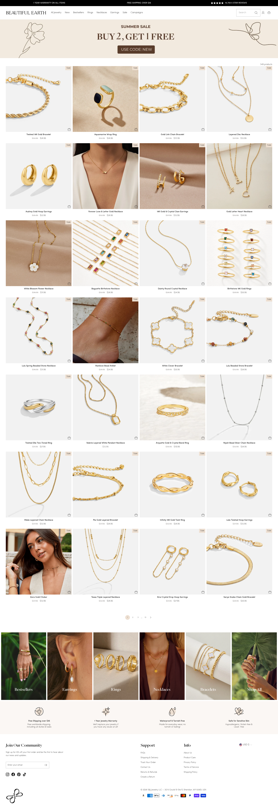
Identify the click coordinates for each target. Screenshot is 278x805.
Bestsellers (78, 12)
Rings (90, 12)
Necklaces (102, 12)
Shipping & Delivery (149, 758)
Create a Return (148, 777)
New (67, 12)
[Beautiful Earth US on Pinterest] (19, 774)
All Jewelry (56, 12)
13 (145, 617)
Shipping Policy (190, 772)
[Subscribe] (45, 765)
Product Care (190, 758)
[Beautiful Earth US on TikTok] (24, 774)
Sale (125, 12)
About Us (188, 753)
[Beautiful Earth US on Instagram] (7, 774)
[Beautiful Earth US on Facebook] (13, 774)
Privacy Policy (190, 762)
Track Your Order (148, 762)
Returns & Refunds (149, 772)
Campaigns (137, 12)
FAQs (143, 753)
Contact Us (145, 767)
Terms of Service (191, 767)
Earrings (114, 12)
